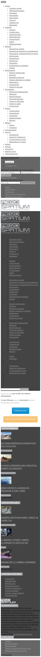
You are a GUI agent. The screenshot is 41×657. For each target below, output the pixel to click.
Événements (14, 135)
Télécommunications (16, 11)
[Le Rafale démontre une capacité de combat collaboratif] (6, 461)
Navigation (13, 25)
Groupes (12, 30)
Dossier (7, 144)
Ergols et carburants (16, 101)
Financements (14, 39)
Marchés (12, 120)
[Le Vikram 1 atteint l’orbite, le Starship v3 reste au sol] (6, 535)
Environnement (10, 130)
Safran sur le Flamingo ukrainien (18, 562)
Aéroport (12, 75)
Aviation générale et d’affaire (20, 80)
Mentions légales (10, 189)
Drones (7, 109)
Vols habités (13, 16)
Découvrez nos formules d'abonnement (20, 419)
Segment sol (14, 23)
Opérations (13, 63)
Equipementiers (15, 35)
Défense (8, 47)
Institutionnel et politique (18, 66)
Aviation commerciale (17, 73)
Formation (13, 128)
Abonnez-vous (10, 151)
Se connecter (9, 162)
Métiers (8, 123)
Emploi (11, 125)
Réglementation (15, 44)
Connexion (9, 149)
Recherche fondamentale (18, 92)
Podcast (8, 147)
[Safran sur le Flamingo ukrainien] (6, 558)
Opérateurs (13, 116)
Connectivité (14, 106)
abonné (16, 400)
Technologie (9, 89)
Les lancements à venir (17, 140)
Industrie (8, 27)
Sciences (12, 20)
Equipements (14, 58)
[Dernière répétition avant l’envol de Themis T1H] (6, 513)
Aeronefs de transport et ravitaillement (23, 51)
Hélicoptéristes (14, 37)
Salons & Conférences (17, 137)
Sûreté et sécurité (15, 87)
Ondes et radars (15, 104)
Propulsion (13, 13)
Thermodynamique (16, 99)
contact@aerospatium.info (22, 634)
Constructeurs (14, 32)
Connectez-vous (6, 394)
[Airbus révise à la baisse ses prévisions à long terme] (6, 483)
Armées (12, 68)
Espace (7, 6)
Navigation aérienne (16, 78)
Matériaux (13, 94)
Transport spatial (15, 8)
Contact (7, 187)
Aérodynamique (15, 97)
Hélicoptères (14, 82)
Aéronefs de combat (16, 49)
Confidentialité (9, 192)
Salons (11, 42)
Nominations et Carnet (17, 142)
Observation (13, 18)
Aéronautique (10, 70)
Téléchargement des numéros (13, 197)
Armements (13, 61)
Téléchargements (11, 154)
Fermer (3, 2)
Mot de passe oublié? (8, 178)
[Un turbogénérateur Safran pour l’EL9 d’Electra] (6, 439)
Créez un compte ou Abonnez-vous (15, 194)
